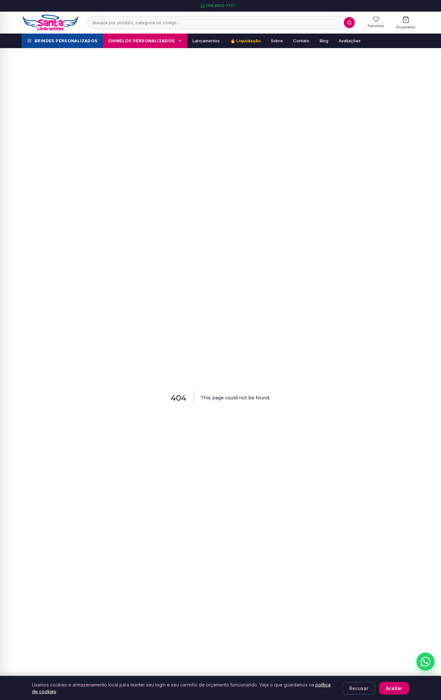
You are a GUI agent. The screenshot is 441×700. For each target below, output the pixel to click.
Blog (324, 40)
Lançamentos (206, 40)
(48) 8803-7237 (220, 5)
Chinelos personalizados (141, 40)
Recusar (358, 688)
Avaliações (350, 40)
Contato (301, 40)
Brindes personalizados (66, 40)
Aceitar (394, 688)
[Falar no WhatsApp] (425, 662)
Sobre (277, 40)
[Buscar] (349, 22)
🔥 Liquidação (245, 40)
